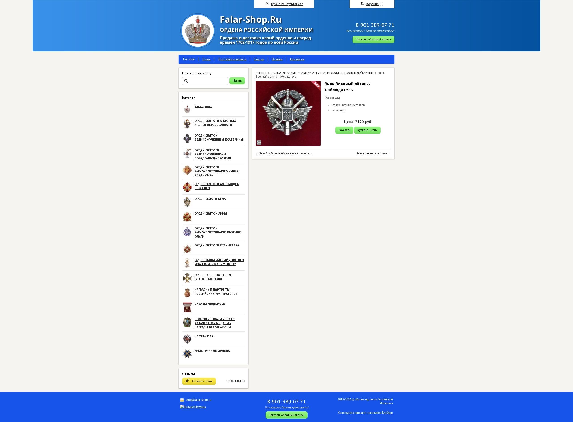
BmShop (387, 413)
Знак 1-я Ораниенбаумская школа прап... (286, 153)
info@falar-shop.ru (198, 400)
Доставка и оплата (232, 59)
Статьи (259, 59)
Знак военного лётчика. (371, 153)
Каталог (189, 59)
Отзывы (277, 59)
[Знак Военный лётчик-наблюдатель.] (288, 113)
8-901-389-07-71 (375, 24)
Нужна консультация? (287, 4)
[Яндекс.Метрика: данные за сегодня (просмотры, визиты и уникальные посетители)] (193, 407)
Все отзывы (233, 381)
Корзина (372, 4)
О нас (206, 59)
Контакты (297, 59)
